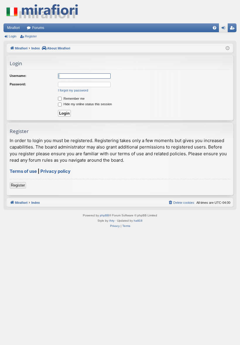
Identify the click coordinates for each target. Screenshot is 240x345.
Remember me (74, 98)
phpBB (104, 215)
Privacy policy (55, 171)
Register (31, 36)
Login (12, 36)
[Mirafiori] (45, 11)
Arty (111, 220)
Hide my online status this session (87, 104)
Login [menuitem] (224, 29)
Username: (18, 75)
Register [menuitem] (233, 29)
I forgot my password (73, 90)
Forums (38, 28)
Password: (18, 84)
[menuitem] (214, 27)
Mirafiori (13, 28)
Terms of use (23, 171)
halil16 (138, 220)
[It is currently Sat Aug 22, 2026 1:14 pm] (227, 48)
